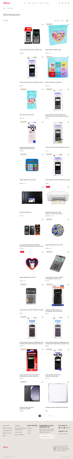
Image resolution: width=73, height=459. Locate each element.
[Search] (59, 3)
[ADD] (42, 45)
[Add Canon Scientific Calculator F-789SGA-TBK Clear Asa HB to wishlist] (42, 24)
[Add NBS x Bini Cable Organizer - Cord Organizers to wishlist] (42, 90)
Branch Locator (7, 433)
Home (4, 8)
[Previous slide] (47, 35)
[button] (63, 20)
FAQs (4, 435)
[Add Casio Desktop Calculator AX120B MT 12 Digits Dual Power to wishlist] (42, 285)
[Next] (52, 416)
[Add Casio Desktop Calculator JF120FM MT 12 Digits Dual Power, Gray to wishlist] (68, 252)
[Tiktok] (67, 428)
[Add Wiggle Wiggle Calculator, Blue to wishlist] (42, 155)
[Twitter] (69, 428)
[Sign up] (52, 436)
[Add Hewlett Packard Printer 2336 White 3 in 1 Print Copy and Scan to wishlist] (68, 187)
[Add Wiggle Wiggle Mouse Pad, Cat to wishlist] (42, 252)
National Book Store (10, 456)
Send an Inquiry (62, 433)
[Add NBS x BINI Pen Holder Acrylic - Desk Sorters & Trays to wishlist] (68, 24)
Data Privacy (18, 432)
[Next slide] (68, 35)
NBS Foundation (7, 428)
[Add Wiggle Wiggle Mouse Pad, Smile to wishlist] (68, 220)
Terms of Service (19, 434)
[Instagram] (62, 428)
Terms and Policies (66, 457)
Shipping (17, 425)
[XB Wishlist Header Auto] (65, 2)
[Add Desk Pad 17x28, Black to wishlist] (42, 187)
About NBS (6, 425)
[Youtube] (64, 428)
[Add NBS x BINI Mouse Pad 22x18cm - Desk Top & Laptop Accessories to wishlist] (68, 57)
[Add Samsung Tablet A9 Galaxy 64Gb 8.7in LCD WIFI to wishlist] (42, 382)
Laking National (7, 430)
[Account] (62, 3)
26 (50, 416)
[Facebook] (59, 428)
